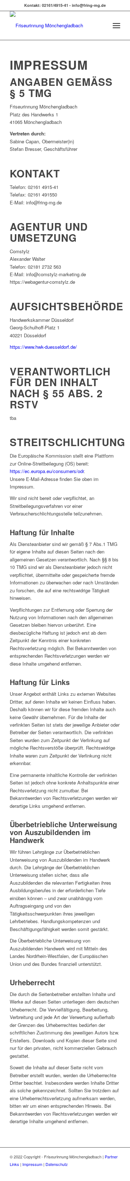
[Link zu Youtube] (114, 1172)
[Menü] (116, 25)
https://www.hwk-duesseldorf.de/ (43, 346)
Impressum (32, 1164)
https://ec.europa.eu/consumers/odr (47, 471)
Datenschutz (57, 1164)
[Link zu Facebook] (93, 1172)
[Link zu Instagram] (104, 1172)
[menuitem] (101, 25)
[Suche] (101, 25)
